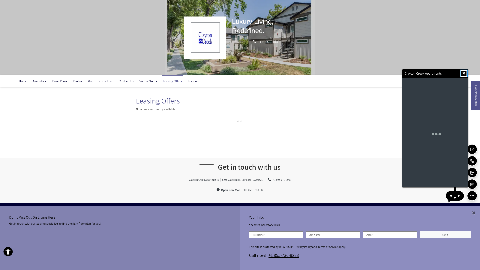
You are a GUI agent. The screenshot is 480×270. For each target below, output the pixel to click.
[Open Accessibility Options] (8, 252)
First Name (258, 234)
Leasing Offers (172, 81)
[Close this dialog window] (463, 73)
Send (445, 234)
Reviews (193, 81)
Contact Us (126, 81)
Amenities (39, 81)
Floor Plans (59, 81)
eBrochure (106, 81)
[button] (455, 196)
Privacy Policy (303, 246)
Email (369, 234)
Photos (77, 81)
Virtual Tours (148, 81)
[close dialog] (473, 213)
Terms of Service (328, 246)
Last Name (315, 234)
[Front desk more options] (472, 196)
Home (23, 81)
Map (90, 81)
